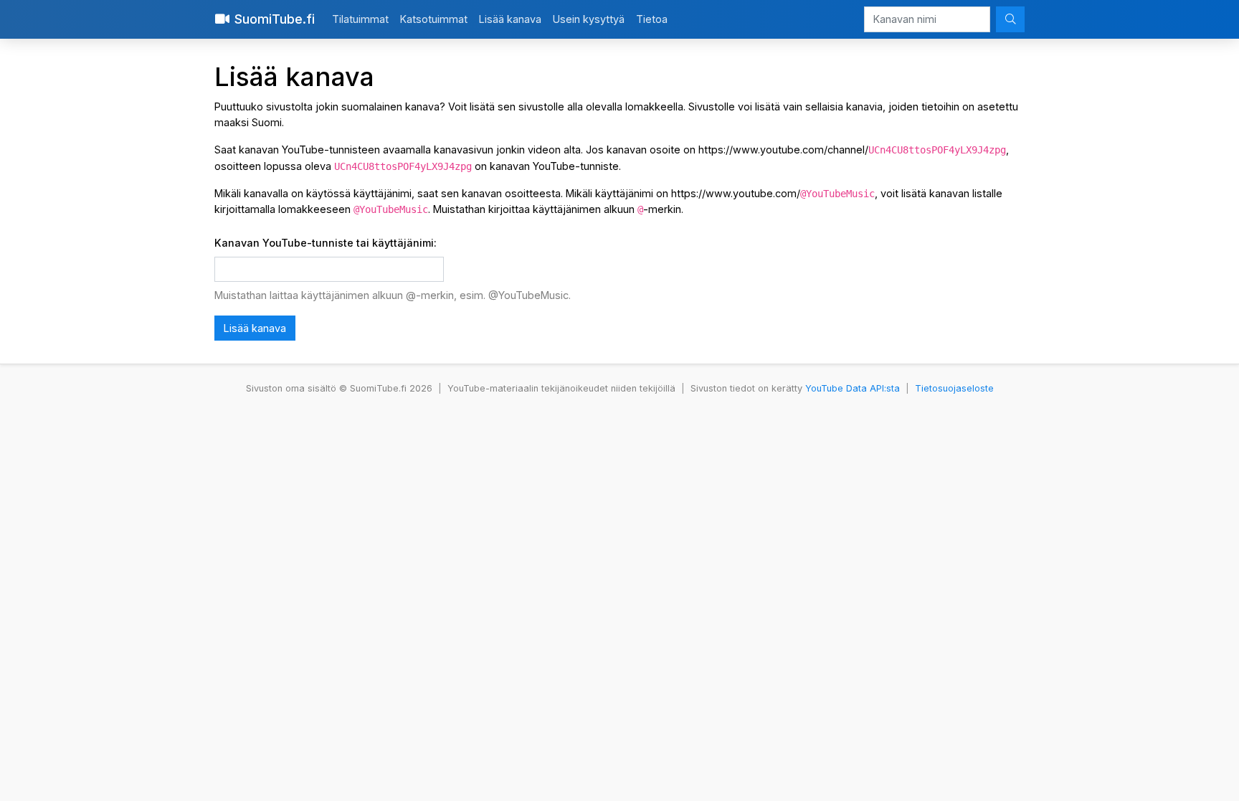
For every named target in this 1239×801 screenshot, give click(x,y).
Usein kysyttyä (589, 19)
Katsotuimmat (433, 19)
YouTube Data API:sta (852, 388)
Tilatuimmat (360, 19)
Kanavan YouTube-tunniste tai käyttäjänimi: (325, 243)
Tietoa (652, 19)
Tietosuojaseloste (954, 388)
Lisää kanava (510, 19)
